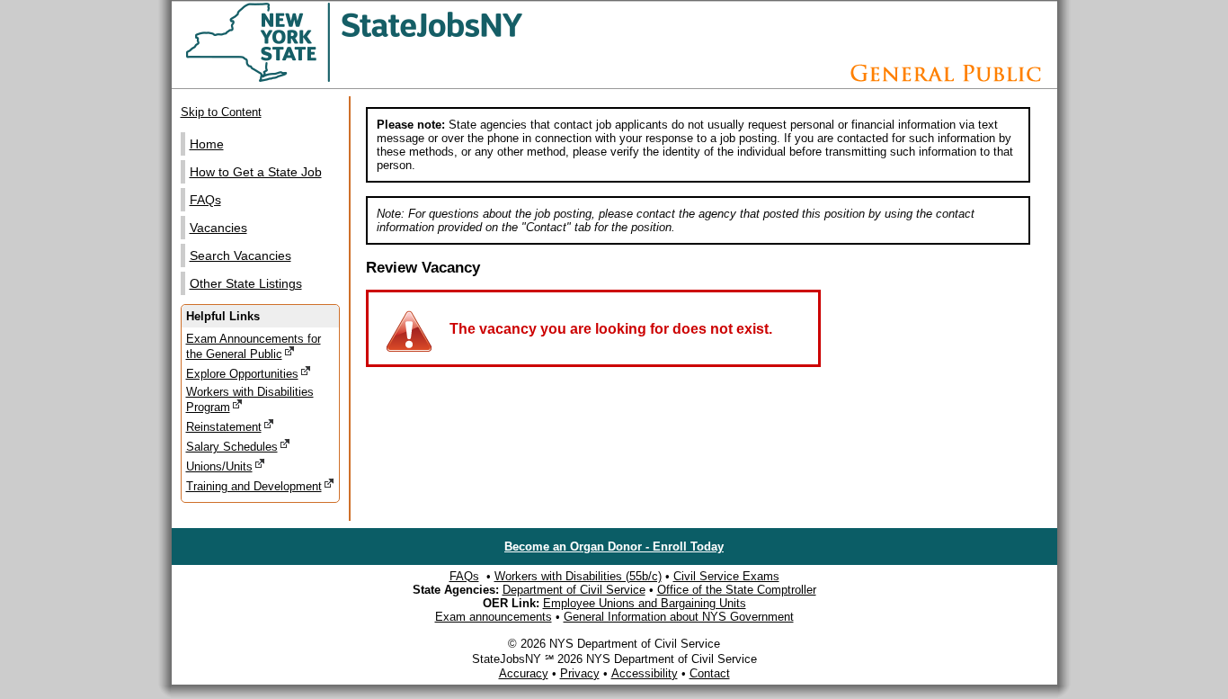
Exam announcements (493, 616)
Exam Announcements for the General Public (253, 346)
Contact (710, 673)
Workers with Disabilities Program (250, 399)
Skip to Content (221, 112)
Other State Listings (246, 283)
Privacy (580, 673)
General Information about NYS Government (679, 616)
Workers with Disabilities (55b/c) (578, 576)
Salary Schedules (232, 446)
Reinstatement (224, 427)
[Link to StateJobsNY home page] (401, 78)
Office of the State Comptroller (736, 589)
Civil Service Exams (726, 576)
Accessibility (644, 673)
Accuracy (523, 673)
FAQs (205, 200)
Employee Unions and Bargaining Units (644, 603)
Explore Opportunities (242, 374)
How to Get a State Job (256, 172)
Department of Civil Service (574, 589)
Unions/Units (219, 466)
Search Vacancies (240, 255)
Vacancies (218, 227)
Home (207, 144)
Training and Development (254, 486)
